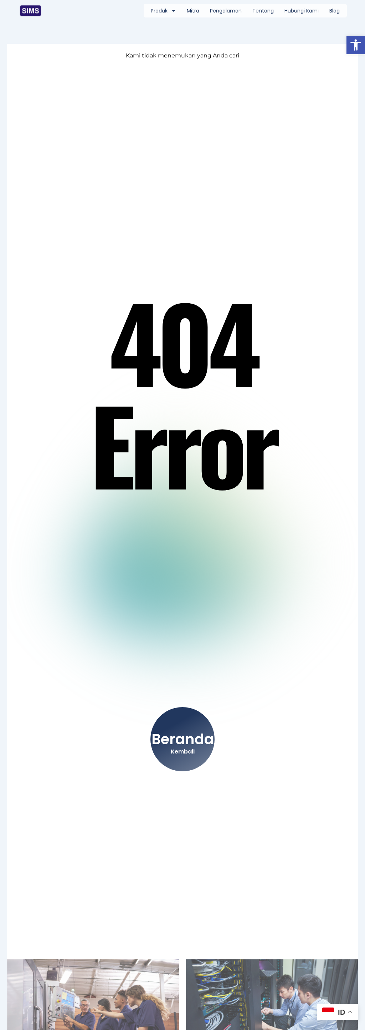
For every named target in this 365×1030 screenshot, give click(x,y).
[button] (355, 45)
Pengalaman (226, 10)
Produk (159, 10)
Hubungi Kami (301, 10)
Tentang (263, 10)
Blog (334, 10)
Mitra (193, 10)
